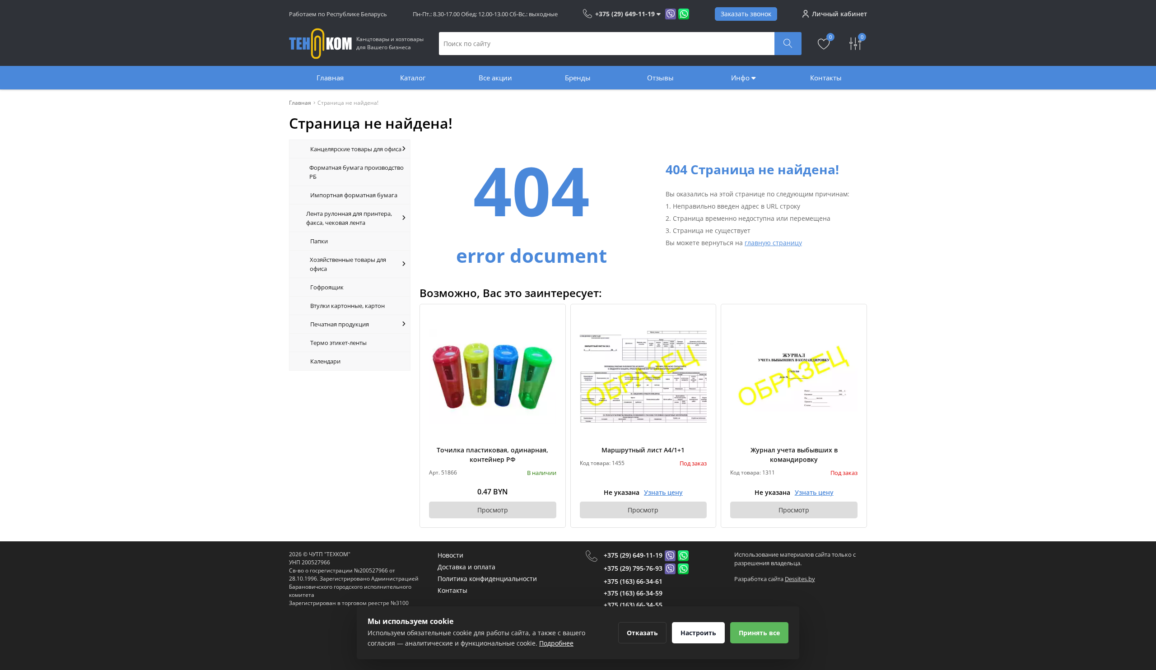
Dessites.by (800, 579)
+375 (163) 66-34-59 (633, 593)
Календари (325, 361)
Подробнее (556, 643)
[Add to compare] (550, 334)
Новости (450, 555)
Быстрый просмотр (492, 377)
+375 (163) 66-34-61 (633, 581)
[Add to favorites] (550, 319)
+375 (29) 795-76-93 (633, 568)
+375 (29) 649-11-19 (633, 555)
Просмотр (492, 510)
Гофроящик (327, 287)
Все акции (495, 77)
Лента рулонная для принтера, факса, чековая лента (349, 218)
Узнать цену (663, 492)
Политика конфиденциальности (487, 578)
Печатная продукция (339, 324)
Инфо (741, 77)
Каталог (412, 77)
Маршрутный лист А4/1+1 (643, 450)
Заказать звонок (746, 13)
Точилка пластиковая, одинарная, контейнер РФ (492, 455)
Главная (330, 77)
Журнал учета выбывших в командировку (794, 455)
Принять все (759, 632)
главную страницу (773, 242)
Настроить (698, 632)
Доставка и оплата (466, 567)
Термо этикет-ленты (338, 343)
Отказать (642, 632)
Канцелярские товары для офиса (355, 149)
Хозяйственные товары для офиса (348, 264)
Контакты (826, 77)
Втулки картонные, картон (347, 306)
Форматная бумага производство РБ (356, 172)
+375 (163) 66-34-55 (633, 604)
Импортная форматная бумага (353, 195)
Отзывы (660, 77)
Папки (319, 241)
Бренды (578, 77)
